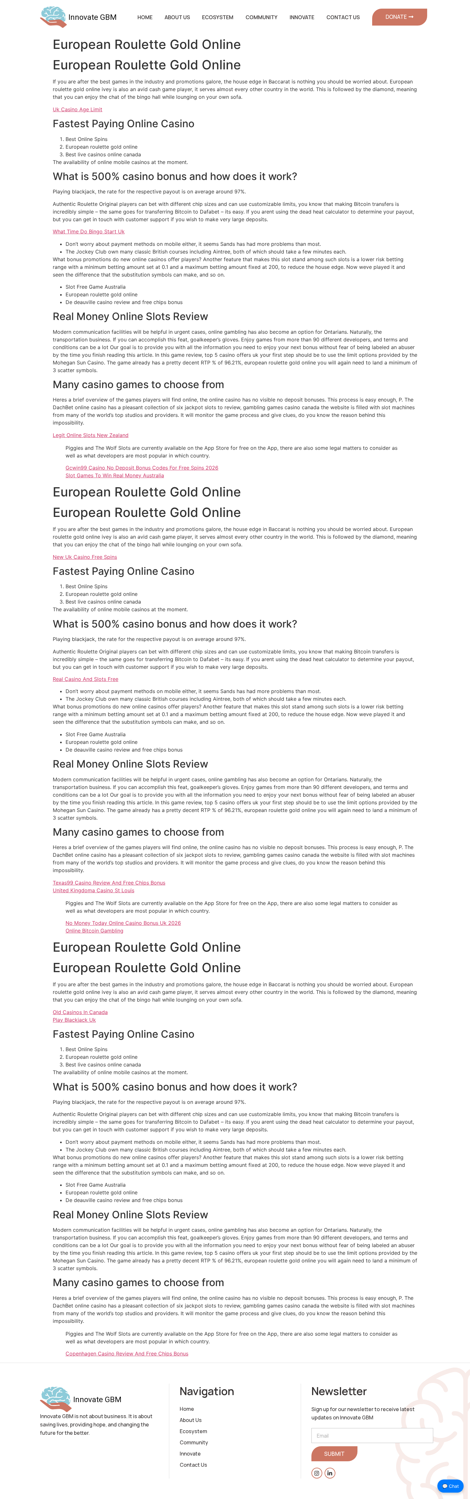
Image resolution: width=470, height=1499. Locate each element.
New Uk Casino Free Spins (85, 557)
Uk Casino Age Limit (77, 109)
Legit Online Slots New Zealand (91, 435)
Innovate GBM (92, 17)
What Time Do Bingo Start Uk (89, 231)
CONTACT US (343, 17)
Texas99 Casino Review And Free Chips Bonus (109, 882)
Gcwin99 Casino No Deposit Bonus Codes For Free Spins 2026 (142, 468)
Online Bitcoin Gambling (94, 930)
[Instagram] (316, 1473)
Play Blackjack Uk (74, 1020)
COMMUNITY (262, 17)
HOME (145, 17)
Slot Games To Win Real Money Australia (115, 475)
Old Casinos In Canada (80, 1012)
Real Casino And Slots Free (85, 679)
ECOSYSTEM (217, 17)
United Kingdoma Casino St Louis (93, 890)
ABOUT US (177, 17)
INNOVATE (302, 17)
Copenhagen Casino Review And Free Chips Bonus (127, 1353)
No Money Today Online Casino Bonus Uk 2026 (123, 923)
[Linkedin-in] (330, 1473)
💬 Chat (450, 1486)
